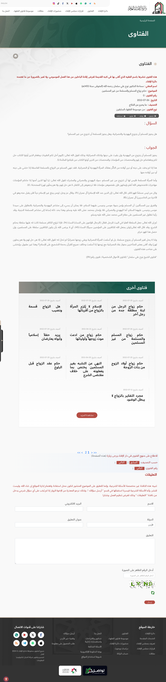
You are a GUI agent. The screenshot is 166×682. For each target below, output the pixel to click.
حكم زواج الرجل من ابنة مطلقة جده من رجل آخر (128, 310)
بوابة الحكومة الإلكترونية (91, 651)
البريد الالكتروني (73, 503)
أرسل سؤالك (69, 633)
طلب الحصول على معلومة (63, 643)
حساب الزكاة (122, 653)
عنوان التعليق (74, 519)
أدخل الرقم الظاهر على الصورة (137, 570)
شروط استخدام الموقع (91, 656)
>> (78, 451)
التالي (122, 462)
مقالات (152, 653)
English (4, 3)
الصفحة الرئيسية (147, 20)
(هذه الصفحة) (99, 455)
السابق (133, 462)
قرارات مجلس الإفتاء (146, 648)
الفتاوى (125, 633)
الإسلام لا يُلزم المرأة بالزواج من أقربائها (86, 308)
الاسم (150, 503)
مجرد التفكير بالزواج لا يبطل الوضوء (128, 397)
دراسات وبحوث (121, 648)
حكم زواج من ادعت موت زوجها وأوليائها (86, 337)
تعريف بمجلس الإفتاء (145, 643)
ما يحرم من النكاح (138, 104)
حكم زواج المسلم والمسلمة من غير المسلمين (128, 338)
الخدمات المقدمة (147, 638)
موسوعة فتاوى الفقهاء (118, 638)
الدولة (150, 519)
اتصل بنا (6, 11)
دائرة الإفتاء (150, 633)
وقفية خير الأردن (67, 638)
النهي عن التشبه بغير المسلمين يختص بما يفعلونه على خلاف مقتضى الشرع (86, 369)
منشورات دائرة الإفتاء (119, 643)
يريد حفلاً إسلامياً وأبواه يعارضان (45, 337)
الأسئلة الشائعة (95, 646)
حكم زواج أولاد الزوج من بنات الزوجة (128, 365)
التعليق (149, 535)
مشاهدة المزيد (87, 415)
